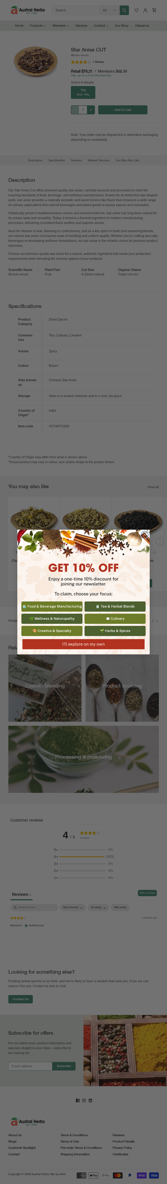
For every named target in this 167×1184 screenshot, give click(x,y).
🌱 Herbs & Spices (115, 631)
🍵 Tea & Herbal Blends (115, 606)
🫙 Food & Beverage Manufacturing (52, 606)
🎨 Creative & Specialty (52, 631)
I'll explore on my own (83, 644)
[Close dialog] (144, 534)
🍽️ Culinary (115, 619)
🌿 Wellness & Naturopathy (52, 619)
